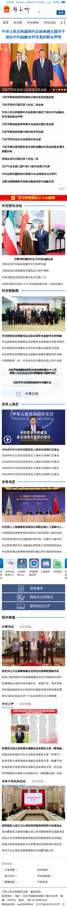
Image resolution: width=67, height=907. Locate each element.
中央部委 (9, 869)
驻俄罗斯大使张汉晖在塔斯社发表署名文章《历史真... (33, 767)
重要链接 (9, 881)
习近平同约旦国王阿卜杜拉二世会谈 (23, 104)
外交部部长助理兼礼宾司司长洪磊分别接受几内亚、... (33, 348)
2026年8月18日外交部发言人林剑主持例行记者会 (30, 474)
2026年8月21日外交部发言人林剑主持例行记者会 (30, 455)
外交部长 (33, 22)
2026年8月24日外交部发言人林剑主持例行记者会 (30, 449)
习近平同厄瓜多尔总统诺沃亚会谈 (21, 139)
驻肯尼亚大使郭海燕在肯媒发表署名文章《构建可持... (33, 760)
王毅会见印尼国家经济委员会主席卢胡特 (25, 270)
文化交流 (37, 781)
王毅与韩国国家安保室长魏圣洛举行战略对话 (28, 181)
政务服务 (36, 588)
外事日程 (32, 394)
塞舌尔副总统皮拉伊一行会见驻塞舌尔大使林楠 (29, 695)
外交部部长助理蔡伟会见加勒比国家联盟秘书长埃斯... (33, 354)
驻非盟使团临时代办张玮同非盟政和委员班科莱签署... (33, 689)
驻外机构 (42, 869)
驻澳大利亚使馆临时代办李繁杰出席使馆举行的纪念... (33, 844)
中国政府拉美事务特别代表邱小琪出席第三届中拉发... (33, 532)
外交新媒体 (43, 875)
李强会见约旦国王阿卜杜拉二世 (20, 158)
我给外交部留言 (41, 597)
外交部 (17, 22)
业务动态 (8, 482)
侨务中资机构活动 (14, 781)
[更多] (61, 188)
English (10, 2)
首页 (6, 22)
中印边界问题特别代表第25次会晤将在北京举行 (29, 173)
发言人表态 (10, 404)
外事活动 (8, 626)
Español (30, 2)
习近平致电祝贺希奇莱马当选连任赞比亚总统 (28, 124)
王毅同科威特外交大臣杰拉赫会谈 (33, 259)
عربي (48, 2)
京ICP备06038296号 (48, 904)
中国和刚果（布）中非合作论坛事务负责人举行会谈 (32, 360)
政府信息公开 (40, 606)
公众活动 (25, 626)
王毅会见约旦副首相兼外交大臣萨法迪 (24, 264)
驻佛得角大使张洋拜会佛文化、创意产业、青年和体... (33, 683)
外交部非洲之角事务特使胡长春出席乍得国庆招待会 (32, 551)
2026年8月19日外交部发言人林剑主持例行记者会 (30, 467)
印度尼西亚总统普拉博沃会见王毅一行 (24, 277)
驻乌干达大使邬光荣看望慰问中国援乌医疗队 (28, 850)
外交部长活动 (12, 206)
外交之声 (8, 703)
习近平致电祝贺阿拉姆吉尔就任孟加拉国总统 (28, 97)
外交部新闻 (10, 291)
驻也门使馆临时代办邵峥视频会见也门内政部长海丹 (32, 677)
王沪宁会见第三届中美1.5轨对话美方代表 (26, 166)
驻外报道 (8, 617)
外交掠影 (25, 703)
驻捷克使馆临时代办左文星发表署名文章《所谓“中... (32, 754)
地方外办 (9, 875)
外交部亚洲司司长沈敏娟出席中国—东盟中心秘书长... (33, 539)
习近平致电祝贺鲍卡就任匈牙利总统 (23, 131)
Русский (40, 2)
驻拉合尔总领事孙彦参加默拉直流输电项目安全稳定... (33, 837)
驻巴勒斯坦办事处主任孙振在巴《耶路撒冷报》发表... (33, 773)
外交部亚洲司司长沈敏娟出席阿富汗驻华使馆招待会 (32, 545)
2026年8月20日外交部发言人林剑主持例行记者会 (30, 461)
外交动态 (50, 22)
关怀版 (56, 2)
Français (20, 2)
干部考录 (42, 881)
